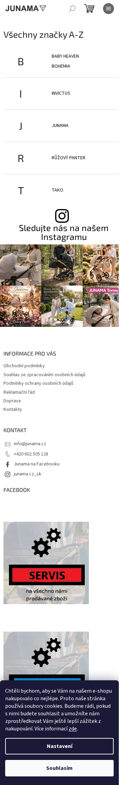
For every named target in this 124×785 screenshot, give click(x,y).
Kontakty (12, 409)
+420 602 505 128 (31, 454)
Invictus (61, 93)
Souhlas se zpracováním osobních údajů (44, 374)
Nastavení (59, 746)
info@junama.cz (30, 443)
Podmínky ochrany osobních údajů (38, 383)
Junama (60, 125)
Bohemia (61, 66)
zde (73, 728)
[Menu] (108, 8)
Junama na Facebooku (37, 464)
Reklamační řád (19, 392)
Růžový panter (68, 157)
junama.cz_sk (27, 474)
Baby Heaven (65, 56)
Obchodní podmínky (24, 365)
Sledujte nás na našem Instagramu (63, 232)
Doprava (12, 400)
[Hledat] (72, 8)
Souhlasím (59, 768)
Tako (57, 190)
